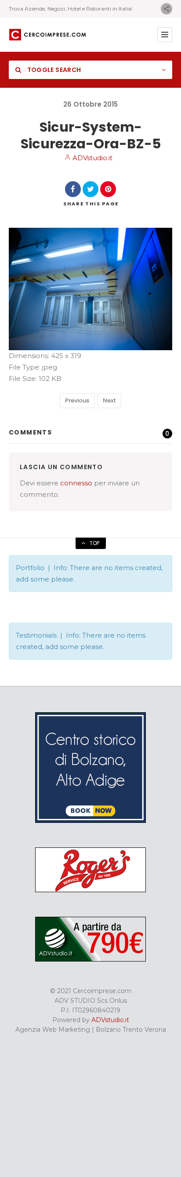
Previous (77, 400)
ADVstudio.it (91, 158)
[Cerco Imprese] (47, 35)
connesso (76, 483)
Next (109, 400)
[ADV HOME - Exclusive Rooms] (90, 821)
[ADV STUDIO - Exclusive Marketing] (90, 959)
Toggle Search (53, 69)
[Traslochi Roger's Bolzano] (90, 890)
